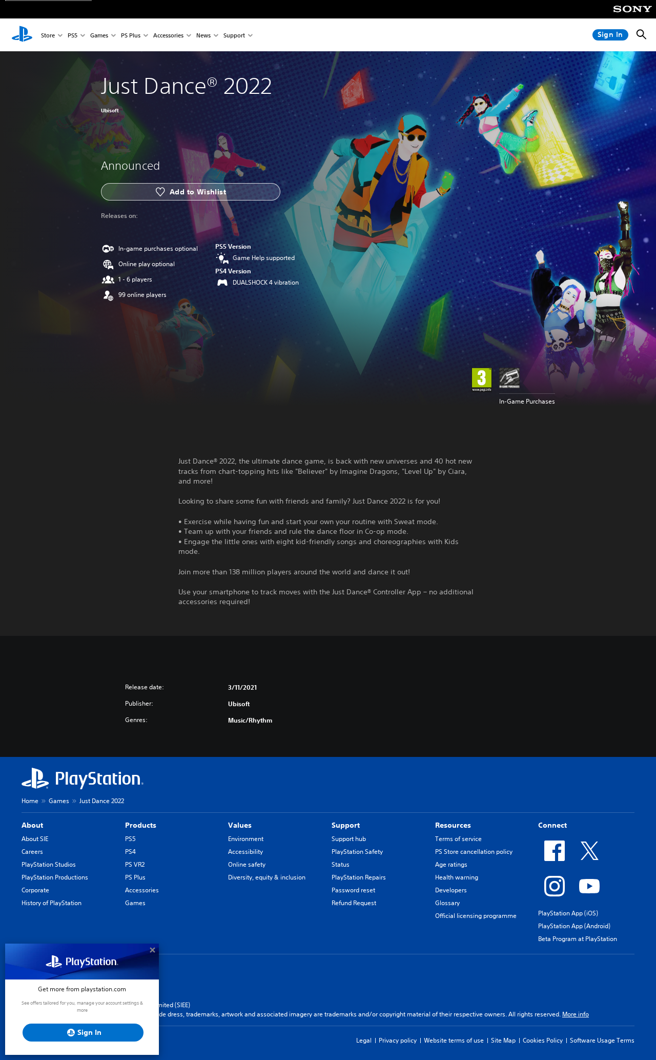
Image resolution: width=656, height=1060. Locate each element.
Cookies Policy (543, 1040)
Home (30, 800)
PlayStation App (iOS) (568, 913)
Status (341, 864)
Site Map (503, 1040)
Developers (451, 890)
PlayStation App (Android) (574, 926)
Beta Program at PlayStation (577, 938)
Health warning (456, 877)
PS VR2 (135, 864)
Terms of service (458, 838)
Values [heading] (240, 825)
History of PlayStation (51, 902)
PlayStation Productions (55, 877)
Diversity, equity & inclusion (266, 877)
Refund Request (354, 902)
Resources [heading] (453, 825)
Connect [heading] (552, 825)
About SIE (35, 838)
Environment (245, 838)
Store (48, 35)
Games (99, 35)
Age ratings (451, 864)
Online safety (246, 864)
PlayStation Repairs (359, 877)
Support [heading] (346, 825)
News (203, 35)
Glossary (447, 902)
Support (234, 35)
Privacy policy (398, 1040)
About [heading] (32, 825)
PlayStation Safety (357, 851)
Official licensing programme (476, 915)
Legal (364, 1040)
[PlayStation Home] (22, 35)
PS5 (72, 35)
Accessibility (245, 851)
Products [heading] (140, 825)
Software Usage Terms (602, 1040)
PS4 (130, 851)
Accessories (168, 35)
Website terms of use (454, 1040)
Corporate (35, 890)
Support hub (349, 838)
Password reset (353, 890)
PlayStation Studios (49, 864)
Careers (32, 851)
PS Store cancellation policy (473, 851)
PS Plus (130, 35)
